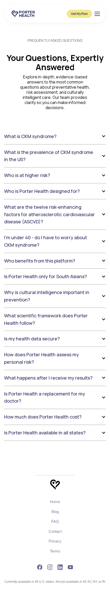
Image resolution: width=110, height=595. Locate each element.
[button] (55, 136)
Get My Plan (79, 14)
